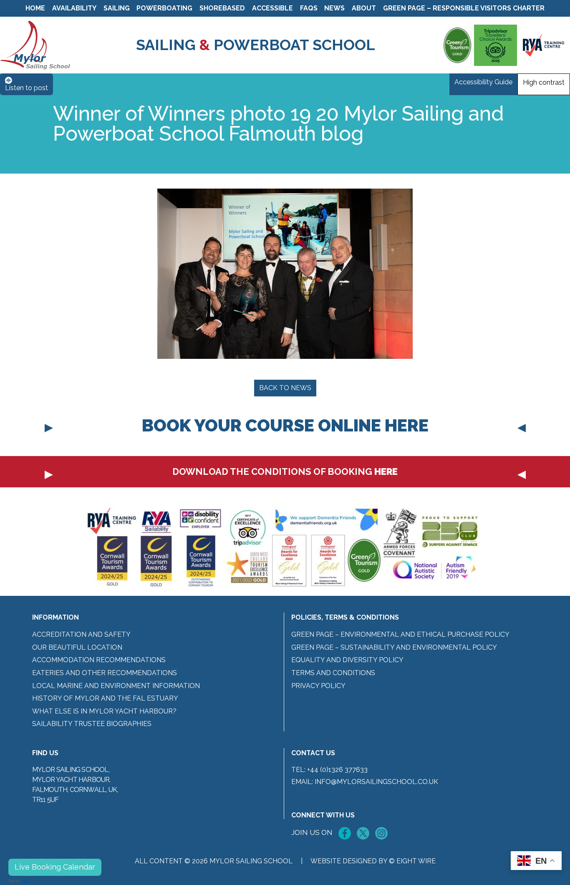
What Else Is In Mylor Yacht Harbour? (104, 711)
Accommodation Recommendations (99, 660)
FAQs (309, 8)
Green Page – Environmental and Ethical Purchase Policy (400, 634)
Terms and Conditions (333, 673)
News (334, 8)
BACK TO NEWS (285, 388)
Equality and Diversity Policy (347, 660)
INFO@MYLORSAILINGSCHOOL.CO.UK (376, 782)
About (364, 8)
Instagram (381, 833)
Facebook (344, 833)
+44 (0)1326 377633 (337, 770)
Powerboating (164, 8)
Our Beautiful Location (77, 647)
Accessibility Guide (483, 82)
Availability (74, 8)
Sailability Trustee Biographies (91, 724)
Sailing (116, 8)
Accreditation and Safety (81, 634)
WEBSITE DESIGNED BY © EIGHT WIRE (373, 861)
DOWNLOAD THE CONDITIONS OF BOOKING (285, 471)
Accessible (272, 8)
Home (35, 8)
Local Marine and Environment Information (116, 686)
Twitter (363, 833)
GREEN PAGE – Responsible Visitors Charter (464, 8)
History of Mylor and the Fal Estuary (105, 698)
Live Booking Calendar (55, 866)
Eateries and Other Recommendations (104, 673)
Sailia (14, 880)
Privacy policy (318, 686)
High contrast (544, 82)
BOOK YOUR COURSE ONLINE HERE (285, 425)
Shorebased (222, 8)
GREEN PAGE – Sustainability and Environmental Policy (394, 647)
